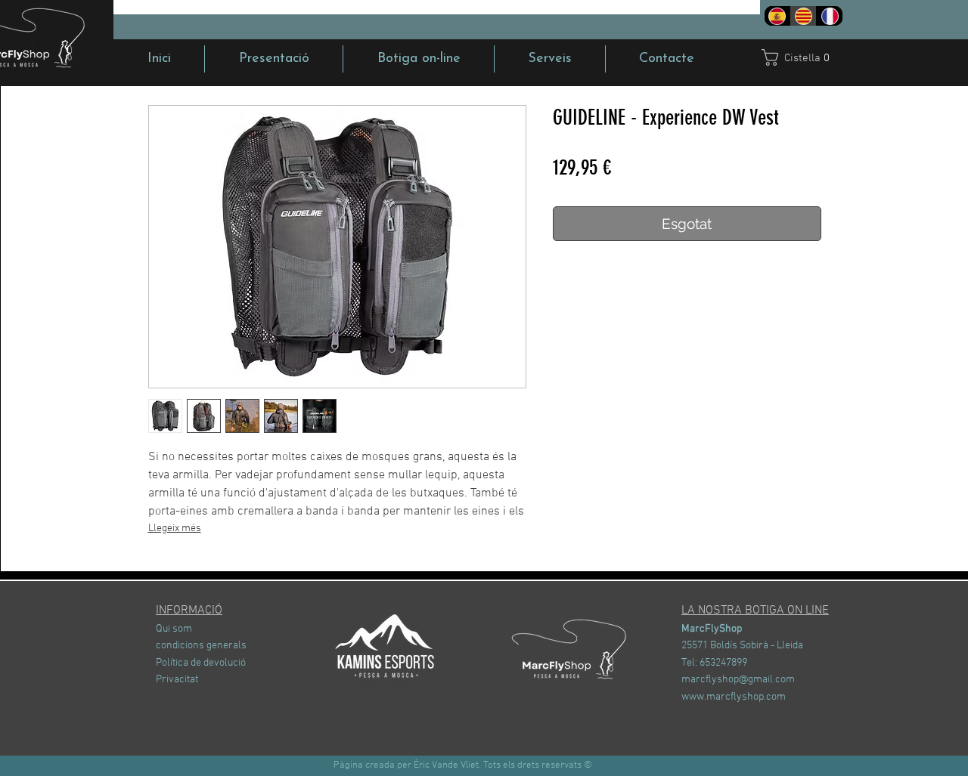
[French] (829, 16)
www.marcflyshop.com (733, 697)
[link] (803, 57)
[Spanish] (777, 16)
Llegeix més (174, 528)
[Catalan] (803, 16)
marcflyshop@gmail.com (738, 679)
